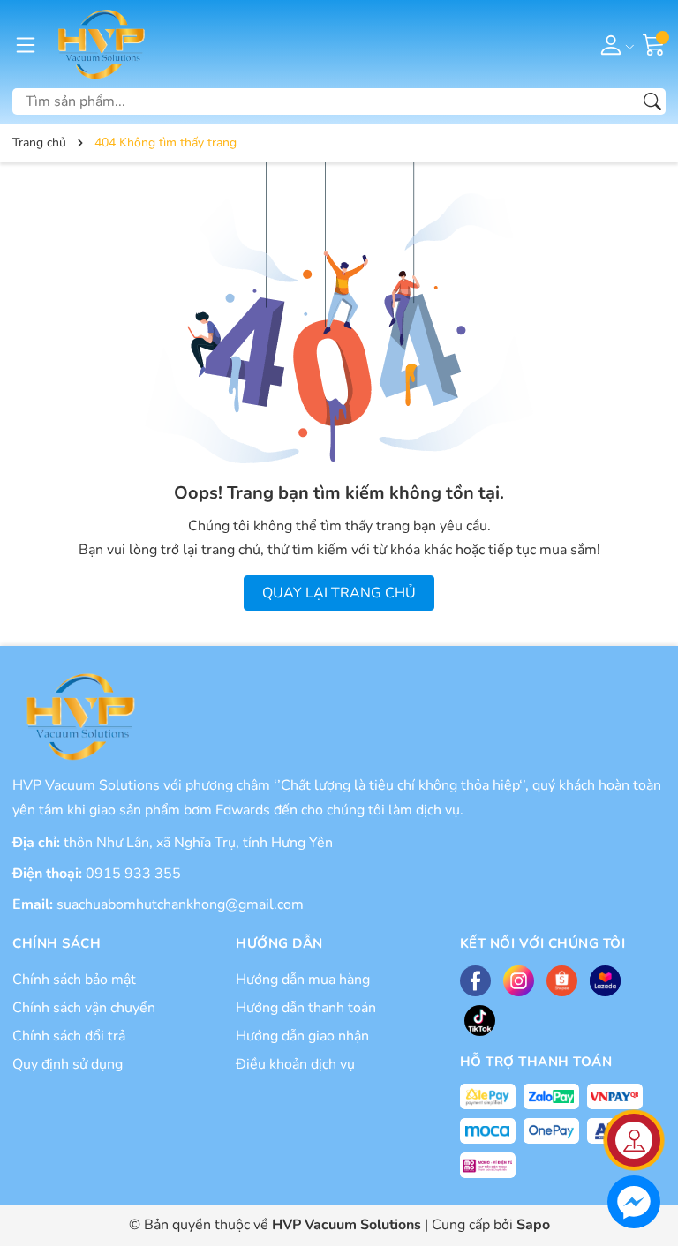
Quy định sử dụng (67, 1064)
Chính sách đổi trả (68, 1036)
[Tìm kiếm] (652, 101)
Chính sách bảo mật (74, 979)
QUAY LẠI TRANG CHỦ (339, 593)
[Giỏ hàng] (654, 43)
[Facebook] (475, 980)
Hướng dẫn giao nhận (302, 1036)
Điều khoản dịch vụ (295, 1064)
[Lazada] (605, 980)
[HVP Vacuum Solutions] (78, 716)
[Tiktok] (479, 1020)
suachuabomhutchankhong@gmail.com (180, 904)
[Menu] (25, 44)
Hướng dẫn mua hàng (303, 979)
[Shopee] (561, 980)
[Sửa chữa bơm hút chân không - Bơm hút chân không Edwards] (100, 44)
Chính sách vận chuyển (83, 1007)
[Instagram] (518, 980)
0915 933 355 (133, 873)
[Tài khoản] (614, 44)
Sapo (533, 1225)
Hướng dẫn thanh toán (306, 1007)
